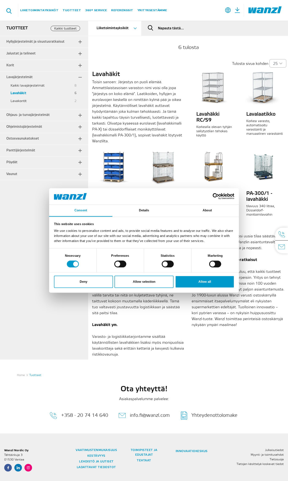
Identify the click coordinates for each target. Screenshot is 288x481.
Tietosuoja (277, 459)
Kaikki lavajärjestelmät (27, 85)
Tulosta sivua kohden (250, 63)
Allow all (204, 281)
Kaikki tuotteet (65, 28)
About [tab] (207, 210)
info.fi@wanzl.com (150, 415)
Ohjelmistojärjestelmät (24, 126)
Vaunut (11, 174)
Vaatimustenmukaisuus (96, 450)
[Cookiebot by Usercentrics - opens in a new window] (215, 196)
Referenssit (122, 10)
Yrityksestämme (152, 10)
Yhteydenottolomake (214, 415)
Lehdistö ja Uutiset (96, 461)
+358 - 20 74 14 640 (84, 415)
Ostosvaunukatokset (22, 138)
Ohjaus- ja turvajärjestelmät (28, 115)
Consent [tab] (80, 210)
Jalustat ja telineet (21, 53)
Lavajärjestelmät (19, 77)
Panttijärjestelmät (20, 150)
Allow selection (144, 281)
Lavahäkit (18, 93)
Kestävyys (96, 456)
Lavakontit (19, 101)
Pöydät (11, 162)
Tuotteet (72, 10)
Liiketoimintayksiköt (39, 10)
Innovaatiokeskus (192, 451)
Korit (10, 65)
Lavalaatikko (261, 114)
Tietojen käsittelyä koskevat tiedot (260, 464)
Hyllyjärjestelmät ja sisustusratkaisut (35, 41)
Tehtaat (144, 460)
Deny (83, 281)
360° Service (96, 10)
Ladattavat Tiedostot (96, 467)
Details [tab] (144, 210)
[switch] (120, 264)
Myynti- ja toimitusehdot (267, 455)
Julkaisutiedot (274, 450)
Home (21, 375)
